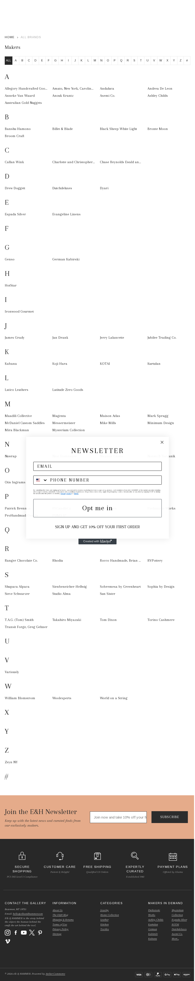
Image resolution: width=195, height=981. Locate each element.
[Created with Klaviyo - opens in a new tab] (97, 541)
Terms (76, 493)
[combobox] (41, 480)
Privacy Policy (66, 493)
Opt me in (97, 508)
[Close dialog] (162, 442)
